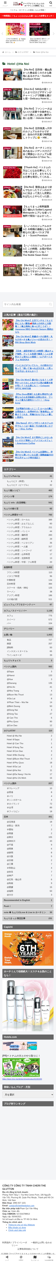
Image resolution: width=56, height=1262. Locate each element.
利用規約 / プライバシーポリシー (14, 1244)
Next (53, 33)
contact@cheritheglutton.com (21, 1205)
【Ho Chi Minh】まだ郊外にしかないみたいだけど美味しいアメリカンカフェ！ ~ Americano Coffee (34, 440)
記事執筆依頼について (28, 1249)
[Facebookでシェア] (9, 933)
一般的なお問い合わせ (41, 1242)
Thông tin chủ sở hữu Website (21, 1225)
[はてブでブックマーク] (22, 933)
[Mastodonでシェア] (22, 925)
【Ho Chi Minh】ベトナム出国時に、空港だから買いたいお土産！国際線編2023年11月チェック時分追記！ (34, 455)
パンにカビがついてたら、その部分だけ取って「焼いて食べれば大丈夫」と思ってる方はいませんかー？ (34, 368)
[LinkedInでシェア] (22, 941)
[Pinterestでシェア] (47, 933)
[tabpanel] (16, 33)
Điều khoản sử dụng (17, 1227)
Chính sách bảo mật (17, 1230)
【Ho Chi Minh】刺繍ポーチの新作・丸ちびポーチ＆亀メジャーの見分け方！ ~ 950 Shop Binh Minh (34, 339)
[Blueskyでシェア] (34, 925)
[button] (50, 304)
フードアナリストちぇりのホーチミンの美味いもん (33, 4)
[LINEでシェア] (34, 933)
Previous (2, 33)
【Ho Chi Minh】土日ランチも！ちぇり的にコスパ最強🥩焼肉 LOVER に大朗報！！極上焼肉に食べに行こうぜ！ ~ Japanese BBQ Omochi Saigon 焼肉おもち (34, 326)
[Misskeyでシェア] (47, 925)
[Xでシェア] (9, 925)
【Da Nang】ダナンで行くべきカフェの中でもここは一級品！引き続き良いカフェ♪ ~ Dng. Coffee (34, 426)
